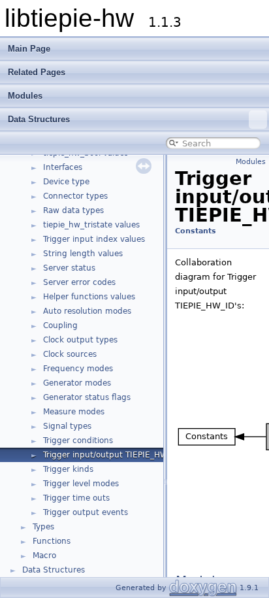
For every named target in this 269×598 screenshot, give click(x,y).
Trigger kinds (68, 469)
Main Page (29, 49)
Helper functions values (89, 296)
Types (43, 526)
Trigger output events (85, 512)
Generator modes (77, 383)
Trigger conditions (78, 440)
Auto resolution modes (87, 311)
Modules (25, 96)
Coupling (60, 325)
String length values (83, 253)
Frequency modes (78, 368)
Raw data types (73, 210)
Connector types (75, 196)
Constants (195, 231)
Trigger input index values (94, 239)
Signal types (67, 426)
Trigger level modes (81, 483)
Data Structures (39, 119)
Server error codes (79, 282)
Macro (44, 555)
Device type (66, 181)
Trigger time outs (76, 498)
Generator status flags (87, 397)
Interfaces (62, 167)
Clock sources (70, 354)
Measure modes (73, 411)
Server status (69, 268)
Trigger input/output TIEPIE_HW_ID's (114, 454)
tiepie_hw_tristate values (91, 224)
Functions (52, 541)
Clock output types (80, 339)
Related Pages (36, 72)
